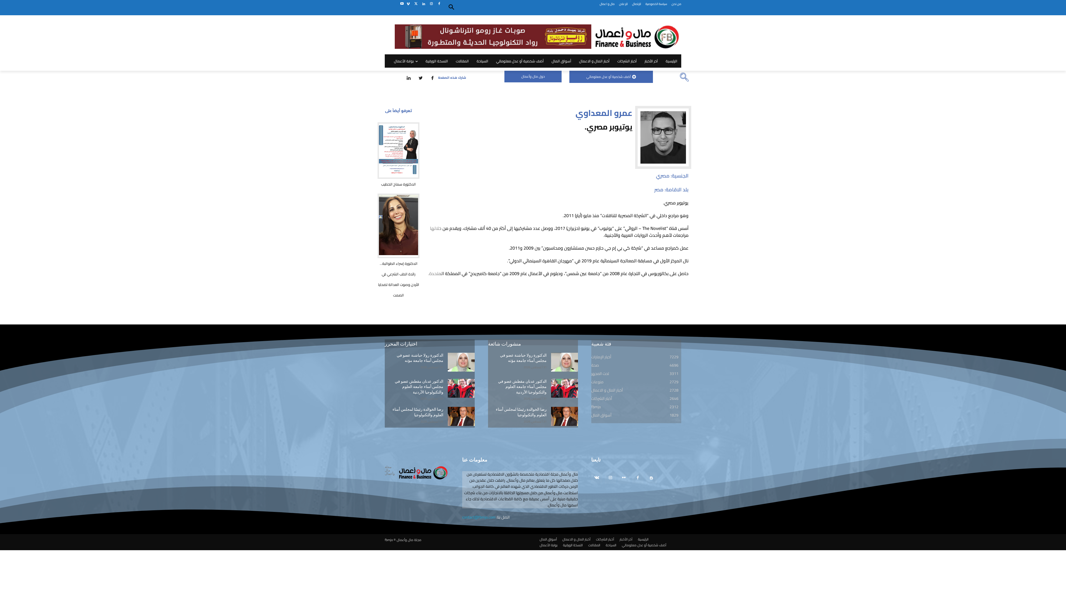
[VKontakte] (596, 478)
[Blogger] (651, 478)
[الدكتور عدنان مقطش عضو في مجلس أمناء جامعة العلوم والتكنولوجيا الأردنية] (461, 388)
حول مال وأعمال (533, 76)
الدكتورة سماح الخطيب (398, 184)
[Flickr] (624, 478)
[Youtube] (402, 4)
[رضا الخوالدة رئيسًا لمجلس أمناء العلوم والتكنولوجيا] (461, 416)
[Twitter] (416, 4)
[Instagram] (431, 4)
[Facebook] (439, 4)
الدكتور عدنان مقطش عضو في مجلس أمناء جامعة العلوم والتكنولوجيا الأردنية (419, 386)
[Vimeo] (408, 4)
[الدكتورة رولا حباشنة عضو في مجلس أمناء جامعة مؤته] (461, 362)
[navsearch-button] (684, 77)
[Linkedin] (424, 4)
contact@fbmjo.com (479, 517)
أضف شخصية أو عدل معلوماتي (608, 76)
